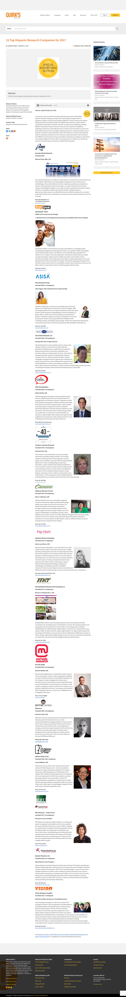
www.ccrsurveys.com (40, 482)
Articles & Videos (45, 15)
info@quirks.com (97, 984)
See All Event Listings (99, 962)
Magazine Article (11, 124)
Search (9, 28)
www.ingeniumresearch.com (42, 575)
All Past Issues (39, 965)
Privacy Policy (38, 995)
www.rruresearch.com (41, 845)
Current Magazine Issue (42, 962)
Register (115, 15)
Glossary (66, 978)
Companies (57, 15)
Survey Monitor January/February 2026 (106, 63)
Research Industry (17, 118)
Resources (83, 15)
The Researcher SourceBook (72, 962)
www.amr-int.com (40, 203)
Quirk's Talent (39, 987)
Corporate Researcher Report (72, 981)
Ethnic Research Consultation (17, 109)
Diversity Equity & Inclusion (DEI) (15, 106)
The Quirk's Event (11, 981)
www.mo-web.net (40, 697)
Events (67, 15)
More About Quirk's (11, 978)
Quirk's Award (97, 968)
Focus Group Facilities (70, 965)
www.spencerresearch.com (42, 884)
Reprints (45, 995)
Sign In (105, 15)
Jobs (74, 15)
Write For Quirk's (40, 971)
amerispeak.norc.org (40, 270)
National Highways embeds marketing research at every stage (106, 92)
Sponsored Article (22, 124)
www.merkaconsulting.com (42, 642)
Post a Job (38, 981)
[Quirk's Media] (13, 15)
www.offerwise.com (41, 742)
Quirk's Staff (12, 46)
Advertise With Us (11, 984)
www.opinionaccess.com (41, 791)
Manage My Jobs (40, 984)
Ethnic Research (19, 108)
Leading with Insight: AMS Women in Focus (105, 124)
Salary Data (67, 984)
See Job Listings (39, 978)
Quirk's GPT (94, 15)
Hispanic (8, 118)
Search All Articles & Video (42, 968)
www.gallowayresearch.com (42, 526)
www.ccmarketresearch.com (43, 372)
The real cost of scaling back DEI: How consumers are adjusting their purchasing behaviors (106, 156)
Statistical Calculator (70, 987)
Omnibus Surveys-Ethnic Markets (22, 112)
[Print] (7, 138)
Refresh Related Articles (107, 172)
